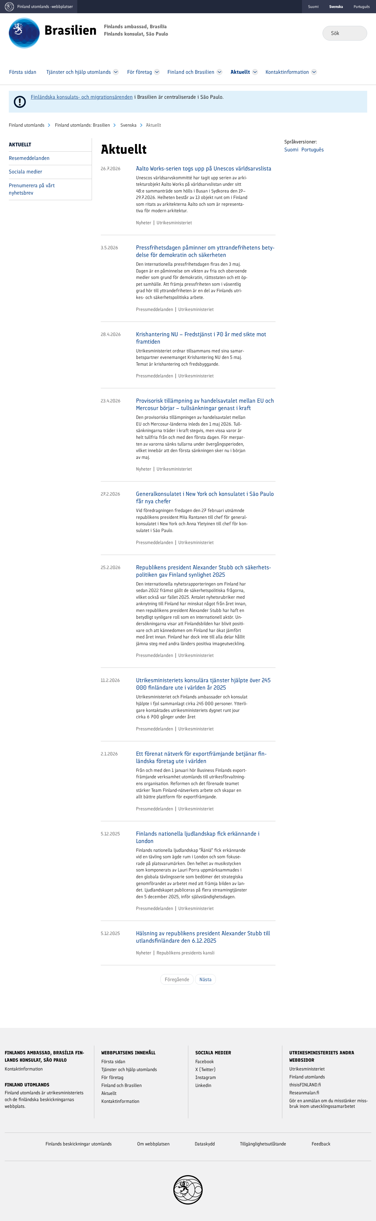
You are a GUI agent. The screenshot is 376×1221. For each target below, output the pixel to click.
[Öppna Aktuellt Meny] (255, 72)
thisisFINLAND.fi (305, 1085)
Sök (358, 33)
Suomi (313, 6)
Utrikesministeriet (174, 222)
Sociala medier (25, 171)
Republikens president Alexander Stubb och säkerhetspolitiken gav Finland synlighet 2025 (203, 571)
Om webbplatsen (153, 1144)
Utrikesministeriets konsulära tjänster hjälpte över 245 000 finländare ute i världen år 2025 (203, 684)
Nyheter (143, 222)
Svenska (128, 125)
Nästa (205, 979)
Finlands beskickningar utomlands (79, 1144)
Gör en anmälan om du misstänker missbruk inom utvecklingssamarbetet (328, 1103)
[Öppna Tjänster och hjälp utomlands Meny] (116, 72)
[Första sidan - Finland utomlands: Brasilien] (24, 33)
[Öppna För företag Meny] (157, 72)
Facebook (204, 1061)
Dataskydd (205, 1144)
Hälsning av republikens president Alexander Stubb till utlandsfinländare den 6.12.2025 (203, 937)
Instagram (205, 1077)
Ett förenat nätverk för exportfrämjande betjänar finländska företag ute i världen (201, 757)
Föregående (177, 979)
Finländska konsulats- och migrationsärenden (82, 97)
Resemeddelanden (29, 158)
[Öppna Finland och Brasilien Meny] (219, 72)
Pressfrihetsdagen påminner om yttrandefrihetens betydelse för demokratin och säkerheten (205, 251)
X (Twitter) (205, 1069)
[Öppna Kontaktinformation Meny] (314, 72)
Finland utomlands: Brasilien (82, 125)
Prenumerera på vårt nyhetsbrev (32, 189)
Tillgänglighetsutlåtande (263, 1144)
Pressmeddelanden (154, 309)
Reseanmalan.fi (304, 1092)
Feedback (321, 1144)
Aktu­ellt (20, 144)
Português (362, 6)
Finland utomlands (26, 125)
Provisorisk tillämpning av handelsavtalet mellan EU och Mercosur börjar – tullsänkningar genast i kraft (205, 404)
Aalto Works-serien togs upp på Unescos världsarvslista (203, 168)
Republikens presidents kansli (185, 953)
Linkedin (203, 1085)
